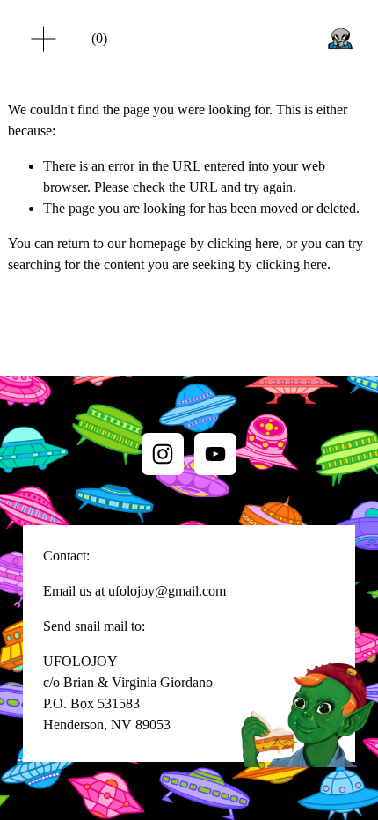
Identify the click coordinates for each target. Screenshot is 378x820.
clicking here (243, 243)
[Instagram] (163, 454)
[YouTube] (215, 454)
